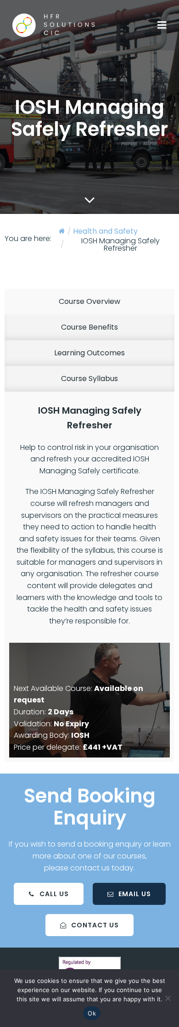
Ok (92, 1013)
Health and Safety (105, 231)
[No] (167, 998)
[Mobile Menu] (162, 25)
